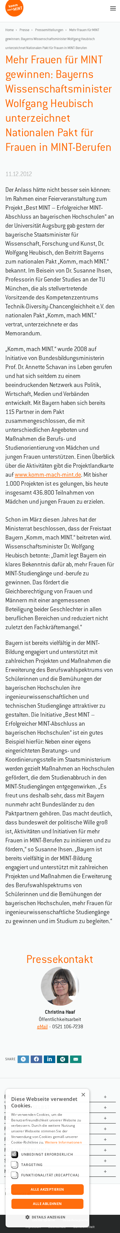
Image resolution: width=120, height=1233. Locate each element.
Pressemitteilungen (49, 30)
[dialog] (47, 1158)
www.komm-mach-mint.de (48, 474)
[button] (47, 1217)
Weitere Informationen (63, 1142)
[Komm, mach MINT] (14, 14)
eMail (42, 1027)
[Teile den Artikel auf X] (23, 1059)
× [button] (83, 1095)
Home (9, 30)
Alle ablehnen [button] (47, 1203)
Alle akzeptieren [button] (47, 1189)
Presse (24, 30)
